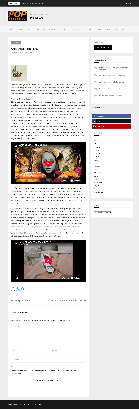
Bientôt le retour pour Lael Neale (110, 96)
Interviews (40, 29)
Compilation (98, 147)
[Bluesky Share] (18, 289)
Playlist (96, 186)
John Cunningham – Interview (21, 300)
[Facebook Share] (13, 289)
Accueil (10, 29)
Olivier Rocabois (16, 52)
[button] (126, 3)
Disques (29, 29)
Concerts (53, 29)
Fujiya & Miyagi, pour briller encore (34, 3)
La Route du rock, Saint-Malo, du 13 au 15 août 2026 (113, 68)
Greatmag (31, 404)
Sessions (88, 29)
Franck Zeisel (78, 200)
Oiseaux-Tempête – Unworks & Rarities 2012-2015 (68, 300)
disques (96, 160)
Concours (76, 29)
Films (96, 170)
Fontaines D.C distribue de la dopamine (112, 75)
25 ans (98, 29)
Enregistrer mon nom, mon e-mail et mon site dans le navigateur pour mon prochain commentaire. (43, 371)
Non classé (98, 182)
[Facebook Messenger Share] (23, 289)
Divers (107, 29)
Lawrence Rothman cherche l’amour (111, 89)
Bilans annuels (120, 29)
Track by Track (99, 192)
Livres (96, 176)
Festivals (64, 29)
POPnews (36, 18)
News (20, 29)
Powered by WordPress (15, 404)
